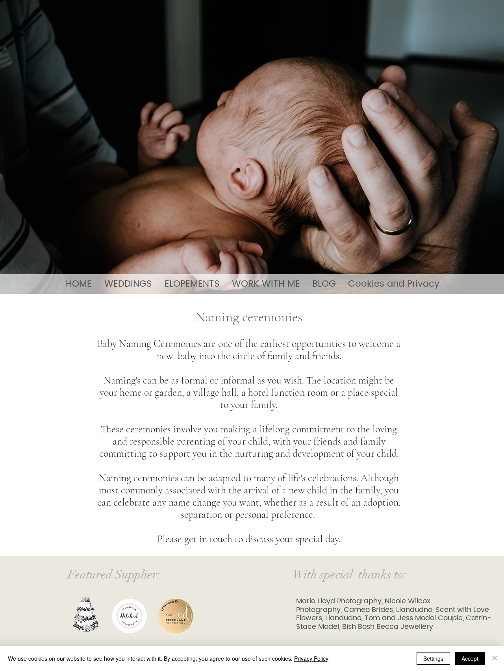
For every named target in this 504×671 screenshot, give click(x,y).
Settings (433, 658)
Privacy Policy (311, 658)
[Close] (494, 658)
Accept (469, 658)
